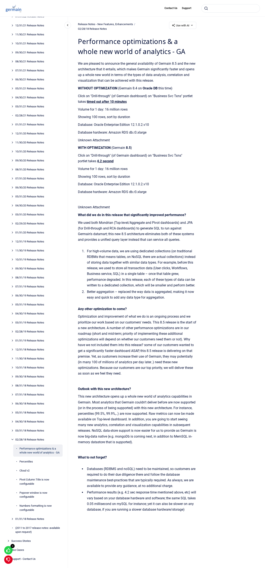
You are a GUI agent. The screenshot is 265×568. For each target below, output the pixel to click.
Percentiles (26, 461)
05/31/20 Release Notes (29, 196)
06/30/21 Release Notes (29, 79)
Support (186, 8)
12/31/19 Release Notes (29, 241)
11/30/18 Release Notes (29, 358)
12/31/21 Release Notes (29, 25)
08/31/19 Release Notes (29, 277)
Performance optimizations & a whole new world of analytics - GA (39, 450)
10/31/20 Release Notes (29, 151)
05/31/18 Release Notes (29, 412)
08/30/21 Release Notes (29, 61)
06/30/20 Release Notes (29, 187)
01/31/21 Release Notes (29, 124)
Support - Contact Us (23, 558)
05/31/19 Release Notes (29, 304)
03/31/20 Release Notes (29, 214)
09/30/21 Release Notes (29, 52)
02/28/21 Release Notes (29, 115)
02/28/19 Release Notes (29, 331)
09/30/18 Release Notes (29, 376)
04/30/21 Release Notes (29, 97)
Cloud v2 (24, 470)
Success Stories (21, 540)
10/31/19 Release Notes (29, 259)
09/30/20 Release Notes (29, 160)
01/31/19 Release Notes (29, 340)
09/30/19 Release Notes (29, 268)
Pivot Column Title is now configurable (34, 481)
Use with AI (182, 25)
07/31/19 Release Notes (29, 286)
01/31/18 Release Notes (29, 518)
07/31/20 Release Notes (29, 178)
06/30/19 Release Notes (29, 295)
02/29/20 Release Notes (29, 223)
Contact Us (170, 8)
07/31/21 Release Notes (29, 70)
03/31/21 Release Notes (29, 106)
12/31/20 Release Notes (29, 133)
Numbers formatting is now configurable (35, 507)
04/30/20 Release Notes (29, 205)
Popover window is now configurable (33, 494)
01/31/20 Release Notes (29, 232)
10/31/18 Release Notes (29, 367)
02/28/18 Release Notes (29, 439)
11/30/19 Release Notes (29, 250)
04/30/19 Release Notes (29, 313)
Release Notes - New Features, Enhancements (105, 24)
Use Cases (17, 549)
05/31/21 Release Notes (29, 88)
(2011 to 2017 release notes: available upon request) (37, 529)
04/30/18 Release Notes (29, 421)
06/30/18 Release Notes (29, 403)
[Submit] (206, 8)
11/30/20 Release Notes (29, 142)
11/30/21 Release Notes (29, 34)
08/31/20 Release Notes (29, 169)
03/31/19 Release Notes (29, 322)
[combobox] (231, 8)
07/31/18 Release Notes (29, 394)
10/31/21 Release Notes (29, 43)
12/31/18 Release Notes (29, 349)
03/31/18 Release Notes (29, 430)
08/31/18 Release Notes (29, 385)
